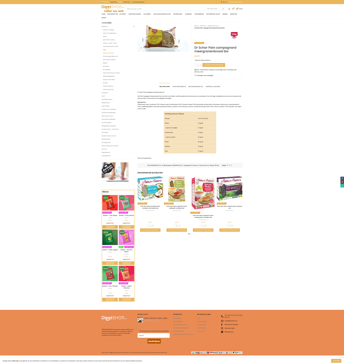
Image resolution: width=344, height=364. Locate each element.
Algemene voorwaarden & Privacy (183, 334)
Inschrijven (154, 341)
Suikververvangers (108, 30)
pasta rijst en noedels (109, 59)
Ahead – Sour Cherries (110, 286)
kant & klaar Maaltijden (108, 119)
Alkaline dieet (106, 102)
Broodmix (106, 66)
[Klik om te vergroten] (141, 48)
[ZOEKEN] (223, 9)
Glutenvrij (105, 26)
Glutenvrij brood (108, 53)
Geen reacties (155, 321)
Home (196, 26)
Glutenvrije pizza (108, 86)
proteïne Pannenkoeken (109, 112)
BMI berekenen (177, 321)
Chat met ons (201, 331)
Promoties (105, 92)
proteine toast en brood (109, 136)
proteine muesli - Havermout (110, 129)
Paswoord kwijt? (202, 321)
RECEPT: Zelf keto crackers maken (155, 318)
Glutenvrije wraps (108, 89)
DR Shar (216, 165)
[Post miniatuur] (140, 320)
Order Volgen (201, 328)
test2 (103, 96)
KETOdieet (105, 132)
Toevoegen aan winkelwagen (213, 65)
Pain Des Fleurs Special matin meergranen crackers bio (203, 216)
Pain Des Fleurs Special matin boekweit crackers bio (176, 207)
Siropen (105, 83)
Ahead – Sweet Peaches (126, 287)
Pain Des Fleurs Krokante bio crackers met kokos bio (150, 207)
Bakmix (105, 63)
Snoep (105, 36)
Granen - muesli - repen (110, 43)
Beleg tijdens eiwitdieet (109, 126)
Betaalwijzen (177, 318)
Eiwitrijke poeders (107, 99)
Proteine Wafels (106, 122)
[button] (110, 227)
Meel (104, 49)
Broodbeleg (106, 69)
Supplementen (106, 152)
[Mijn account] (229, 9)
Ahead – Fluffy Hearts (126, 215)
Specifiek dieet (106, 139)
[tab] (165, 85)
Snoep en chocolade (109, 79)
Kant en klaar (105, 106)
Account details (201, 324)
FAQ (198, 318)
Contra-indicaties (178, 331)
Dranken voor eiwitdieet (109, 109)
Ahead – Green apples (110, 250)
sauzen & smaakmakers (109, 33)
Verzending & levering (179, 324)
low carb (104, 149)
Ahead (110, 217)
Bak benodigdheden (109, 76)
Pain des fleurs (150, 210)
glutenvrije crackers (109, 39)
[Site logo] (113, 8)
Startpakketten (106, 155)
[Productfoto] (110, 237)
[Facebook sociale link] (221, 2)
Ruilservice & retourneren (181, 328)
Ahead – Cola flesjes (110, 215)
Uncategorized (106, 142)
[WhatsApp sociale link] (226, 2)
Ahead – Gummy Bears (126, 251)
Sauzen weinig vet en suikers (110, 145)
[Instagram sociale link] (224, 2)
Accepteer (336, 360)
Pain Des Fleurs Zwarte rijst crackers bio (229, 207)
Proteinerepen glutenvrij (110, 56)
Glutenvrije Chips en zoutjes (111, 73)
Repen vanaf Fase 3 (107, 116)
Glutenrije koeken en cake (110, 46)
